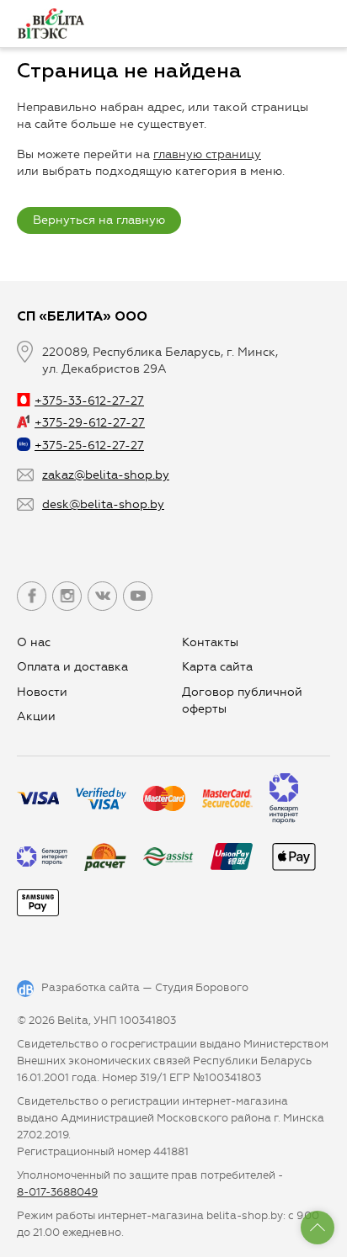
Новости (42, 692)
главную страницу (207, 154)
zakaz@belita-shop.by (105, 475)
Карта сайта (217, 667)
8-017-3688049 (57, 1191)
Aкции (36, 716)
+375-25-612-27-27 (89, 445)
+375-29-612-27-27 (90, 423)
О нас (34, 642)
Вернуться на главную (99, 220)
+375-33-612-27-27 (89, 401)
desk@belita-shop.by (103, 504)
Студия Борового (201, 987)
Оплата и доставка (72, 667)
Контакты (210, 642)
